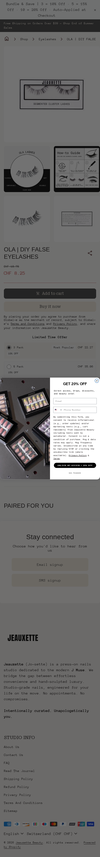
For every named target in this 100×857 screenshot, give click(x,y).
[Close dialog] (97, 381)
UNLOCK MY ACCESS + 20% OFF (75, 465)
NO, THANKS (75, 473)
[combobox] (57, 410)
